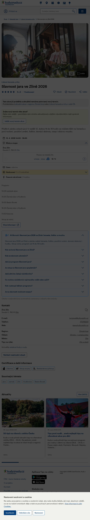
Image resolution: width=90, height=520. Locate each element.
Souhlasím (10, 513)
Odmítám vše (24, 513)
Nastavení (39, 513)
